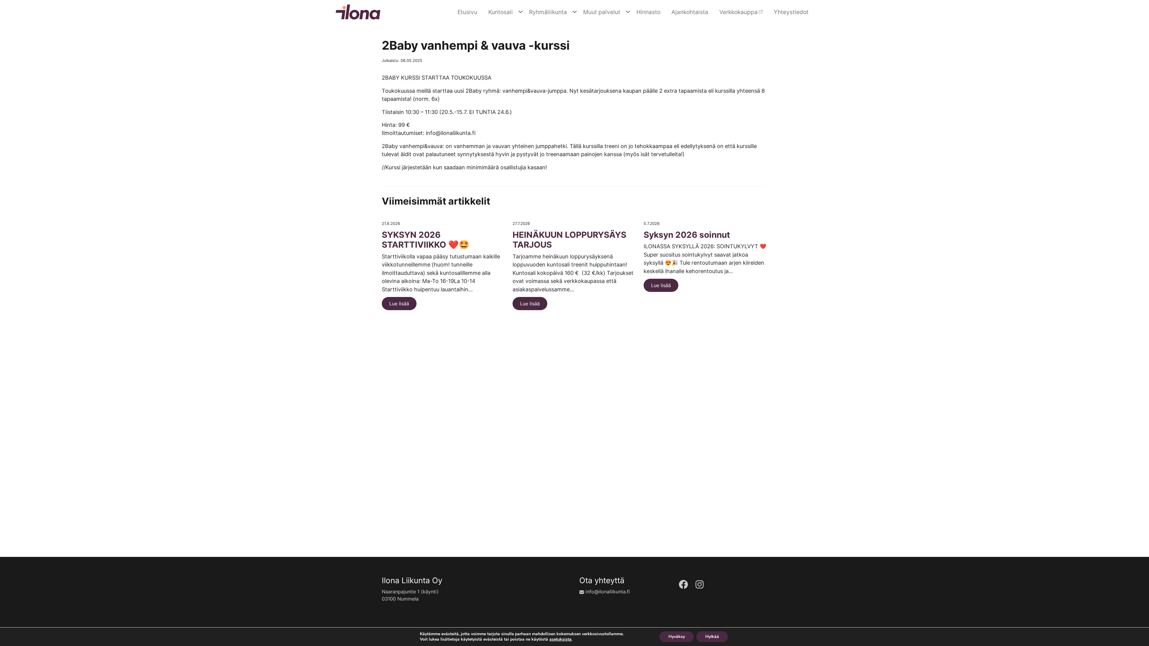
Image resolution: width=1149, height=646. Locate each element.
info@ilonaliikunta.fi (608, 592)
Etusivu (467, 12)
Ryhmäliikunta (548, 12)
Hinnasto (648, 12)
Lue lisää (399, 304)
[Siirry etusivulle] (358, 11)
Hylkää (712, 636)
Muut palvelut (601, 12)
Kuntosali (500, 12)
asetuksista (560, 639)
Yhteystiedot (791, 12)
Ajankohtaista (689, 12)
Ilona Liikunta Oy (412, 580)
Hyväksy (676, 636)
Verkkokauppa (738, 12)
